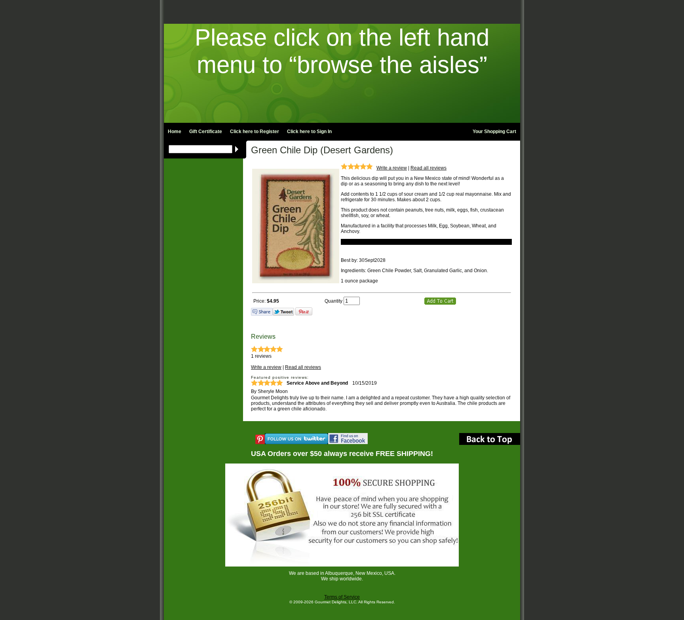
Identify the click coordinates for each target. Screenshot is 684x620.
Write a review (391, 168)
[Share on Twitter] (283, 314)
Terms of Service (342, 597)
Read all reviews (428, 168)
